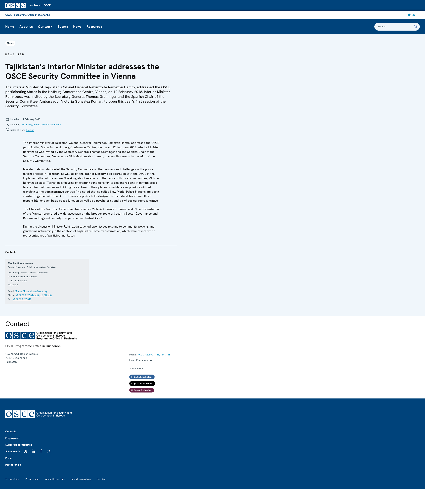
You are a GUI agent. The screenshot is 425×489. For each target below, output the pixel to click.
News (77, 26)
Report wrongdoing (81, 479)
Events (63, 26)
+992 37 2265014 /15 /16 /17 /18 (34, 295)
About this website (55, 479)
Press (8, 458)
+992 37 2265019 (22, 299)
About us (26, 26)
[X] (25, 451)
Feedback (102, 479)
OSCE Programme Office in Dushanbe (27, 15)
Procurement (32, 479)
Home (9, 26)
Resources (94, 26)
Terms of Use (12, 479)
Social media (13, 451)
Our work (45, 26)
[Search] (416, 27)
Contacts (10, 431)
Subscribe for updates (18, 444)
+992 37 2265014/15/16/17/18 (153, 354)
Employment (12, 438)
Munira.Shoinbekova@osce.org (31, 291)
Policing (30, 129)
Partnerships (13, 464)
